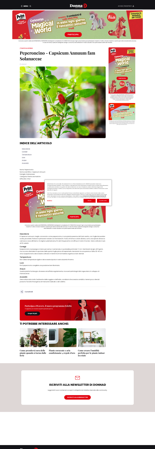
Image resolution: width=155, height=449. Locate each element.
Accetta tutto (103, 200)
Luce (23, 157)
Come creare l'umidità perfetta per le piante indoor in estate (91, 353)
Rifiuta (89, 200)
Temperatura (26, 154)
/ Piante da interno (26, 48)
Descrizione (26, 149)
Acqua (24, 160)
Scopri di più (32, 313)
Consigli (24, 152)
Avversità (25, 163)
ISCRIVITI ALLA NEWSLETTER (77, 397)
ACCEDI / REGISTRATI (125, 6)
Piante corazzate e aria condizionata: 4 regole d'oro (62, 351)
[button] (24, 6)
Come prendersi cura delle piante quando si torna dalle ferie (33, 353)
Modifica (49, 200)
